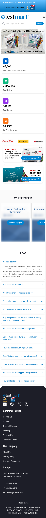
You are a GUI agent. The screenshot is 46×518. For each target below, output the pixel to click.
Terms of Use (8, 435)
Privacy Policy (8, 457)
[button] (20, 51)
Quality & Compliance (11, 461)
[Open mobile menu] (43, 16)
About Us (6, 452)
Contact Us (7, 417)
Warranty (6, 431)
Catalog (6, 421)
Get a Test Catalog (29, 158)
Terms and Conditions (11, 440)
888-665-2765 (9, 2)
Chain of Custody (10, 426)
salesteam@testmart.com (26, 2)
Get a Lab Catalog (29, 179)
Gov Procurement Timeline (13, 8)
